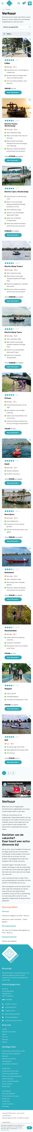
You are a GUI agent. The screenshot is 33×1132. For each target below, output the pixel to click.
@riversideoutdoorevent (12, 1014)
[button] (19, 3)
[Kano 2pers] (16, 498)
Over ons (5, 1037)
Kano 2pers (9, 514)
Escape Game (6, 1068)
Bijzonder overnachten (9, 1032)
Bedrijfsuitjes (6, 1086)
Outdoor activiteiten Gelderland (11, 1076)
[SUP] (16, 724)
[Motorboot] (16, 556)
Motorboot (9, 572)
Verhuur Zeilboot (7, 1084)
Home (3, 9)
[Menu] (2, 3)
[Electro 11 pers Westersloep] (16, 108)
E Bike (7, 63)
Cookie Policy (6, 1122)
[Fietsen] (16, 382)
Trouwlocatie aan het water (10, 1096)
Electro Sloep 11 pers (14, 266)
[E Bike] (16, 47)
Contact (4, 1042)
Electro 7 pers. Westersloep (16, 192)
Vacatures (5, 1039)
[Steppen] (16, 673)
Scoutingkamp (6, 1091)
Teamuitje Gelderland (8, 1093)
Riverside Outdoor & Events (13, 1020)
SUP (6, 740)
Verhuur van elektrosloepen (10, 1081)
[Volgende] (13, 773)
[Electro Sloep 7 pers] (16, 316)
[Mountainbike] (16, 614)
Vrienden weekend (7, 1104)
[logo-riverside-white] (10, 954)
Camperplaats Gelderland (10, 1064)
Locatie (4, 1029)
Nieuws (4, 1034)
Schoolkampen (6, 1061)
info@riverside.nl (10, 1010)
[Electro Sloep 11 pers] (16, 250)
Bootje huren (6, 1099)
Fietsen (8, 398)
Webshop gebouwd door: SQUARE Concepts (15, 1118)
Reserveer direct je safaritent (11, 1053)
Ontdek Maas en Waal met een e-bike (13, 1051)
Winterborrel (6, 1101)
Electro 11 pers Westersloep (11, 125)
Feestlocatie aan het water (10, 1071)
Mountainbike (11, 631)
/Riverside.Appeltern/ (11, 1017)
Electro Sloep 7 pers (13, 332)
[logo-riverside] (9, 3)
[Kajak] (16, 448)
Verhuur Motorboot (8, 1079)
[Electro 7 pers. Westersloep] (16, 176)
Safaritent (5, 1056)
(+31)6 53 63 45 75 (10, 1007)
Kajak (7, 464)
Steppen (8, 689)
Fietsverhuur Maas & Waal (10, 1073)
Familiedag (5, 1106)
